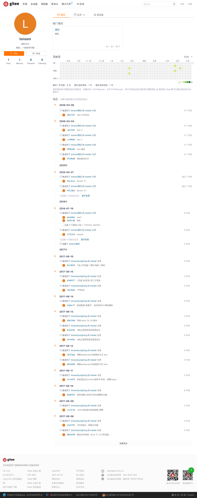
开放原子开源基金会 (16, 495)
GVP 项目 (31, 475)
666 (78, 220)
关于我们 (80, 471)
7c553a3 (71, 234)
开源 (24, 3)
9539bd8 (71, 158)
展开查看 (86, 195)
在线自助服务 (58, 483)
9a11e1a (71, 181)
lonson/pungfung (79, 261)
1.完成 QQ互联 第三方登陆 (88, 280)
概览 (62, 14)
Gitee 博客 (32, 479)
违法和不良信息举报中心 (61, 495)
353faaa (71, 355)
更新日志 (56, 487)
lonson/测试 (76, 110)
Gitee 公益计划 (34, 483)
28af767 (71, 115)
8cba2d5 (71, 330)
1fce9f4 (71, 379)
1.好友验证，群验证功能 (87, 425)
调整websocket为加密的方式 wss (92, 355)
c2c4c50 (71, 410)
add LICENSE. (83, 115)
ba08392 (71, 395)
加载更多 (123, 443)
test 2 (79, 139)
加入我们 (80, 475)
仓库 (80, 14)
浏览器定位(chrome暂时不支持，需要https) (96, 379)
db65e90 (71, 434)
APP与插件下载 (10, 487)
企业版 (34, 3)
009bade (71, 149)
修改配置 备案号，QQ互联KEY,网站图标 (95, 305)
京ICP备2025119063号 (86, 495)
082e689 (71, 364)
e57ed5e (71, 339)
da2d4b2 (71, 217)
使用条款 (80, 479)
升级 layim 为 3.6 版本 (87, 320)
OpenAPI (56, 471)
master (88, 110)
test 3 (79, 130)
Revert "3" (81, 190)
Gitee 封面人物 (34, 471)
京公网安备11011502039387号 (119, 495)
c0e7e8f (71, 130)
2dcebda (71, 290)
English (190, 495)
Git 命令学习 (8, 475)
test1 (79, 217)
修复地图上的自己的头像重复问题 (92, 395)
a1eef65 (71, 425)
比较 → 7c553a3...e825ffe (89, 225)
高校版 (44, 3)
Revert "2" (81, 181)
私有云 (54, 3)
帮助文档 (56, 479)
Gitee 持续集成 (34, 487)
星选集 (100, 14)
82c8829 (71, 265)
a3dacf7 (71, 305)
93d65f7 (71, 280)
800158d (71, 320)
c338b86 (71, 139)
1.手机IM (81, 290)
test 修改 (81, 149)
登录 (182, 4)
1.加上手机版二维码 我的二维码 (91, 265)
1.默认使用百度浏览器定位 (88, 330)
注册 (190, 4)
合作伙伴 (80, 487)
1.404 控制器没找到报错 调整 (90, 410)
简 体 (177, 495)
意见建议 (80, 483)
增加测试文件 (83, 158)
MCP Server (57, 475)
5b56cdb (71, 220)
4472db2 (71, 190)
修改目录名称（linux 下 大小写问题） (93, 434)
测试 (57, 29)
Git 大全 (6, 471)
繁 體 (183, 495)
